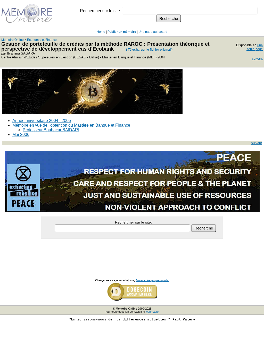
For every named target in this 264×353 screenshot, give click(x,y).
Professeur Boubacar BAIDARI (51, 130)
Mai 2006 (20, 134)
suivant (257, 58)
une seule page (254, 47)
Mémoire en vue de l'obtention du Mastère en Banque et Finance (71, 125)
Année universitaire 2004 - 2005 (41, 120)
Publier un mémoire (122, 32)
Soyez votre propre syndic (152, 280)
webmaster (153, 311)
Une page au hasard (152, 32)
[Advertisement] (132, 253)
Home (101, 32)
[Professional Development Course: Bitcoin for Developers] (92, 113)
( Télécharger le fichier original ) (149, 49)
